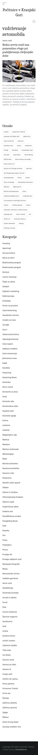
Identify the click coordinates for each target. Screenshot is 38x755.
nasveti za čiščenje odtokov (13, 168)
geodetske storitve (18, 132)
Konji (4, 396)
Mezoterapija (8, 454)
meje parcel (17, 155)
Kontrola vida (8, 401)
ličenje (6, 150)
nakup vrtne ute (9, 164)
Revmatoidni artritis (11, 573)
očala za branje (9, 182)
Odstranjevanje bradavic (12, 497)
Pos (4, 535)
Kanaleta (6, 368)
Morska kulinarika (10, 463)
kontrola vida (8, 146)
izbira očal (27, 136)
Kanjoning (6, 372)
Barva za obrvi (8, 257)
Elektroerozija (8, 296)
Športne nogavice (9, 616)
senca (24, 191)
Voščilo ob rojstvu (10, 679)
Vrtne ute (6, 693)
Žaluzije (5, 698)
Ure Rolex (6, 655)
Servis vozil (7, 40)
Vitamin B (6, 669)
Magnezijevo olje (9, 435)
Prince (5, 549)
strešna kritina (17, 205)
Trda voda (6, 650)
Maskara (6, 444)
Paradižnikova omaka (11, 516)
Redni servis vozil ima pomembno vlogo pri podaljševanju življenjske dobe (17, 50)
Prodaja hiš (7, 554)
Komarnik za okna (10, 391)
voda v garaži (20, 214)
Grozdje (5, 324)
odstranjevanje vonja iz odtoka (14, 173)
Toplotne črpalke (9, 645)
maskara (6, 155)
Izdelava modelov (9, 348)
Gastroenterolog (9, 310)
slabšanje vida (27, 196)
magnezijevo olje (27, 150)
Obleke (5, 487)
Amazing (6, 243)
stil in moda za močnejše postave (15, 201)
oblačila (29, 168)
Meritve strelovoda (10, 449)
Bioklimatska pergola (11, 262)
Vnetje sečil (7, 674)
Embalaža (6, 301)
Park (4, 525)
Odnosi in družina (10, 492)
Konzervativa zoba (10, 406)
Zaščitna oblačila (9, 703)
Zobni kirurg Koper (10, 722)
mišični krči (7, 159)
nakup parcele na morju (23, 159)
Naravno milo (8, 473)
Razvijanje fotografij (10, 564)
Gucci (4, 329)
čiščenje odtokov (9, 228)
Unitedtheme (21, 749)
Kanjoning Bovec (9, 377)
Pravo (4, 540)
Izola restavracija (9, 353)
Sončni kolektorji (9, 612)
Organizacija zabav (10, 506)
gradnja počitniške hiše (11, 136)
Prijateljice (6, 545)
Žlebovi (5, 717)
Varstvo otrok (8, 659)
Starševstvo (7, 621)
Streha (5, 631)
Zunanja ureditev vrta (11, 726)
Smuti (4, 602)
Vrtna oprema (8, 683)
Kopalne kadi (8, 411)
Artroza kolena (8, 253)
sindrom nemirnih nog (11, 196)
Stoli (4, 626)
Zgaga (5, 712)
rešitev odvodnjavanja (11, 191)
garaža (6, 132)
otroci (27, 178)
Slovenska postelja (10, 592)
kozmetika (28, 146)
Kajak (4, 363)
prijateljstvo (17, 187)
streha (6, 205)
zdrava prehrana (9, 223)
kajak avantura (9, 141)
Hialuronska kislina (10, 334)
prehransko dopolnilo (25, 182)
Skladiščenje (7, 588)
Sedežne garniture (10, 578)
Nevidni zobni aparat (11, 482)
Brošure (5, 272)
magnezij (15, 150)
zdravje (21, 223)
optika (19, 178)
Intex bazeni (7, 344)
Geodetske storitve (10, 315)
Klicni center (7, 387)
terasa (28, 205)
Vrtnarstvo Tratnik (10, 688)
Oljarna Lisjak (8, 502)
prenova (6, 187)
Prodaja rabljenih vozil (11, 559)
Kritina (5, 420)
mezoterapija (28, 155)
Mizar (4, 458)
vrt (30, 214)
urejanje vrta (8, 214)
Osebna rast (7, 511)
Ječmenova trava (9, 358)
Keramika (6, 382)
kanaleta (21, 141)
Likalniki (6, 430)
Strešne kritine (8, 636)
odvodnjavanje (9, 178)
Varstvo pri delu (9, 664)
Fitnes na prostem (10, 305)
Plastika (5, 530)
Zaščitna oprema (9, 707)
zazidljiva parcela (20, 219)
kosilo (19, 146)
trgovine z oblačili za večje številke (15, 210)
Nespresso (7, 478)
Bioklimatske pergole (11, 267)
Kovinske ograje (9, 415)
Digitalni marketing (10, 291)
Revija (4, 569)
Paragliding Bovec (10, 521)
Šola (4, 607)
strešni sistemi (8, 640)
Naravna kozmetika (10, 468)
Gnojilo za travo (9, 320)
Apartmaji (6, 248)
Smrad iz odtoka (9, 597)
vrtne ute (7, 219)
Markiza (5, 439)
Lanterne (6, 425)
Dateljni (5, 286)
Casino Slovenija (9, 277)
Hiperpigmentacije (10, 339)
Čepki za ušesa (8, 281)
